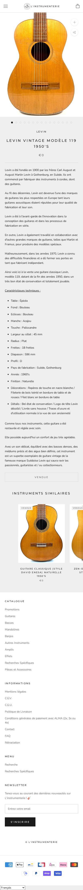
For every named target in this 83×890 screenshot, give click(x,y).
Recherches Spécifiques (19, 663)
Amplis (9, 649)
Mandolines (12, 629)
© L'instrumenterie (41, 842)
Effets (8, 656)
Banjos (9, 636)
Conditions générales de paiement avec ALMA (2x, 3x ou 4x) (40, 720)
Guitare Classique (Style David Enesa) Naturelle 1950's (41, 572)
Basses (9, 623)
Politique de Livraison (18, 712)
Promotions (12, 609)
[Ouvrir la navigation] (6, 6)
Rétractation (12, 743)
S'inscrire (20, 821)
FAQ (7, 736)
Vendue (41, 477)
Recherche (11, 765)
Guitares (10, 616)
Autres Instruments (17, 643)
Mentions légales (15, 692)
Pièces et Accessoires (18, 669)
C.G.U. (8, 705)
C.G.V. (8, 698)
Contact (10, 729)
